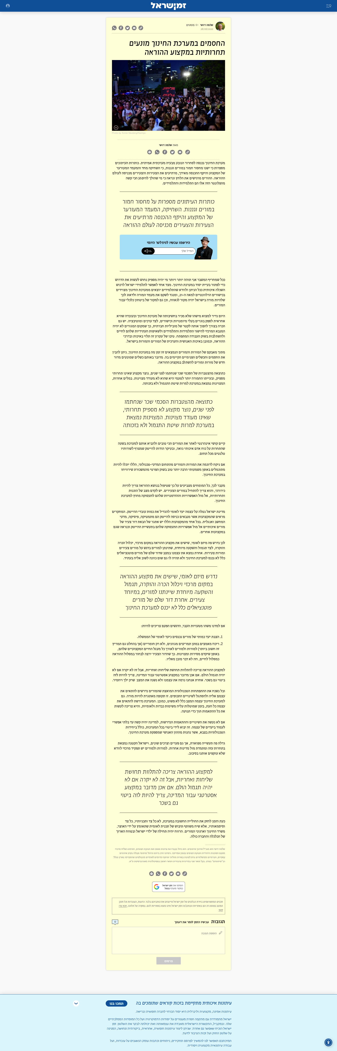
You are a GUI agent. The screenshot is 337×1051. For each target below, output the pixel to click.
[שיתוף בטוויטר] (127, 28)
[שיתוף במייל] (134, 28)
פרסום (168, 961)
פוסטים (190, 25)
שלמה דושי (206, 25)
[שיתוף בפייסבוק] (121, 28)
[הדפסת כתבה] (149, 152)
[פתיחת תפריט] (8, 6)
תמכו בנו (116, 1003)
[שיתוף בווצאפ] (115, 28)
